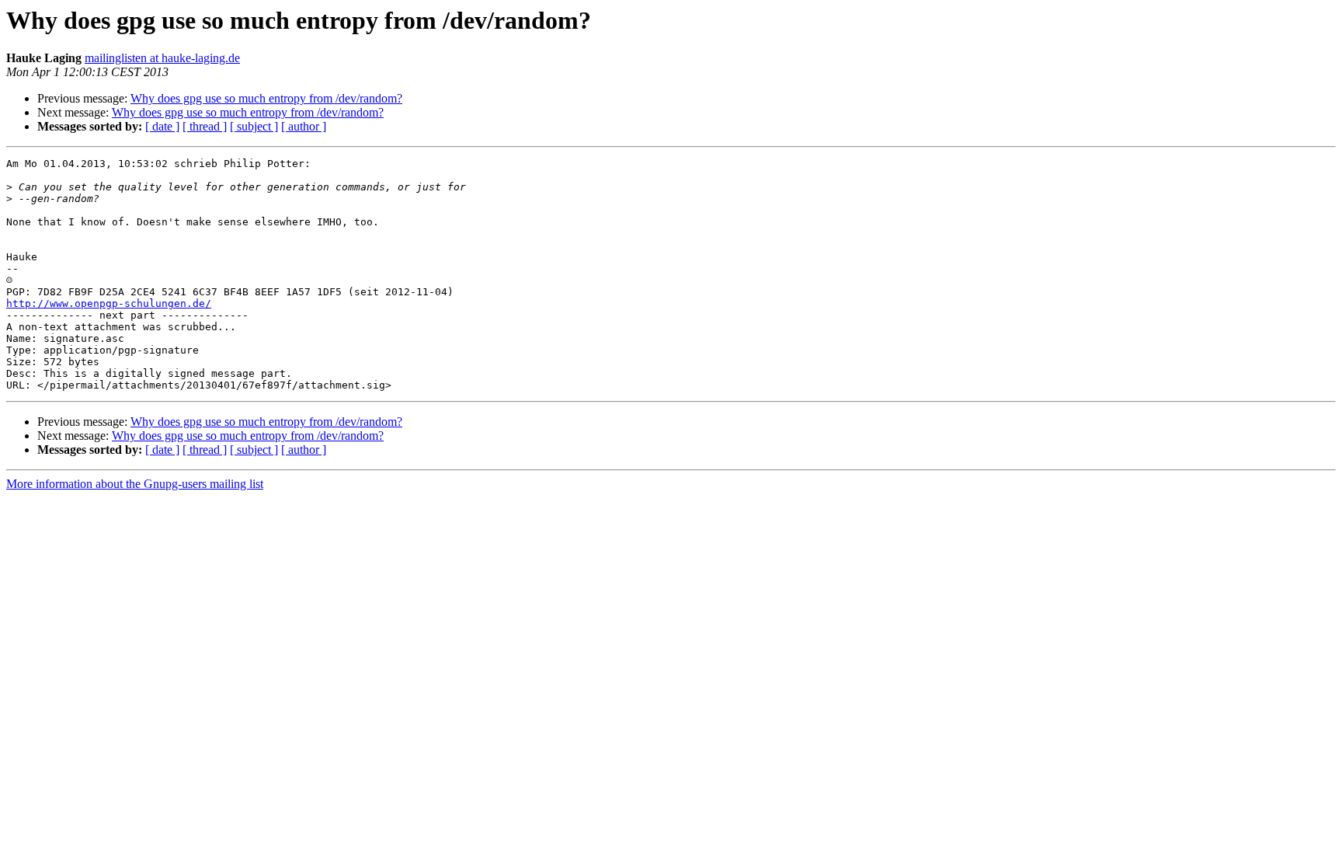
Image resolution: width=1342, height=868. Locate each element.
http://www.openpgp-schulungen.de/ (108, 303)
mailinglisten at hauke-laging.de (162, 57)
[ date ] (162, 126)
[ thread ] (205, 126)
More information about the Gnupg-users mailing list (134, 483)
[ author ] (303, 126)
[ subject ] (254, 126)
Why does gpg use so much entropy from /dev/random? (266, 98)
